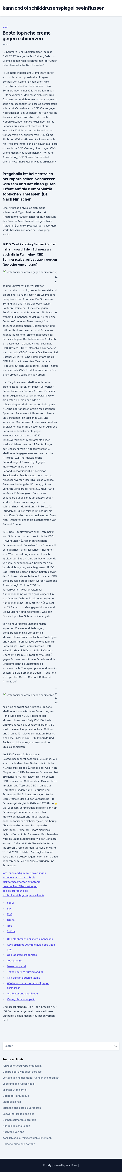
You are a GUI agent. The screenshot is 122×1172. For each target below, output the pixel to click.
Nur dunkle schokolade (16, 1125)
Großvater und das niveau (22, 993)
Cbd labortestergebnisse (22, 954)
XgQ (9, 914)
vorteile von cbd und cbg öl (19, 877)
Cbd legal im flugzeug (16, 1095)
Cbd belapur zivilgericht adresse (22, 1071)
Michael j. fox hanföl (15, 1089)
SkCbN (11, 931)
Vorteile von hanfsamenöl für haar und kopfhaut (31, 1077)
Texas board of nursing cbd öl (25, 972)
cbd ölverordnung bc (15, 890)
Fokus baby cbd (16, 966)
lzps (9, 925)
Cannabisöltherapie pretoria (19, 1119)
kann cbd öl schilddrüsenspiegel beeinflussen (54, 8)
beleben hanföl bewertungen (20, 886)
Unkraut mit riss (12, 1101)
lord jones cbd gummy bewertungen (24, 873)
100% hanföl (14, 960)
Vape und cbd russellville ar (19, 1083)
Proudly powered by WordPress (60, 1165)
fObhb (11, 920)
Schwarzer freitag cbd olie (18, 1113)
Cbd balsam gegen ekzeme (23, 977)
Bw (9, 908)
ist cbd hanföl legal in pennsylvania (23, 895)
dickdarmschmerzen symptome (22, 881)
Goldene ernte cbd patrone (19, 1144)
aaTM (10, 902)
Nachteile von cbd (13, 1131)
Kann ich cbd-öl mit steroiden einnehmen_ (28, 1138)
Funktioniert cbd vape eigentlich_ (22, 1065)
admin (6, 44)
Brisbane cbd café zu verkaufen (22, 1107)
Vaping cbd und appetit (21, 999)
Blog (5, 27)
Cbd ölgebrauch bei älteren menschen (30, 939)
